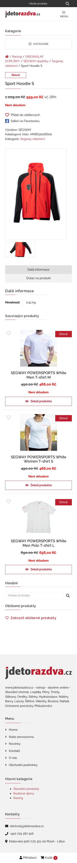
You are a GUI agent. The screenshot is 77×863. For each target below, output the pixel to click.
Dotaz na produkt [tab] (38, 278)
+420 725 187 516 (21, 833)
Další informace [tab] (38, 269)
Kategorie (41, 43)
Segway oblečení (32, 139)
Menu (64, 16)
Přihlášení (29, 858)
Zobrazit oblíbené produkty (33, 618)
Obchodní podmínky (23, 765)
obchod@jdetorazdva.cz (27, 826)
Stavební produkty (26, 789)
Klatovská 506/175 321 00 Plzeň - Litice (37, 841)
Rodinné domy (23, 793)
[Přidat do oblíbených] (8, 333)
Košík (50, 858)
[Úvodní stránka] (7, 56)
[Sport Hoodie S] (36, 195)
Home (13, 730)
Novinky (15, 744)
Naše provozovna (21, 737)
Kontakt (14, 751)
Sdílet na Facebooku (25, 121)
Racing (17, 56)
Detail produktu (41, 401)
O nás (13, 758)
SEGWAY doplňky (35, 61)
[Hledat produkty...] (67, 4)
